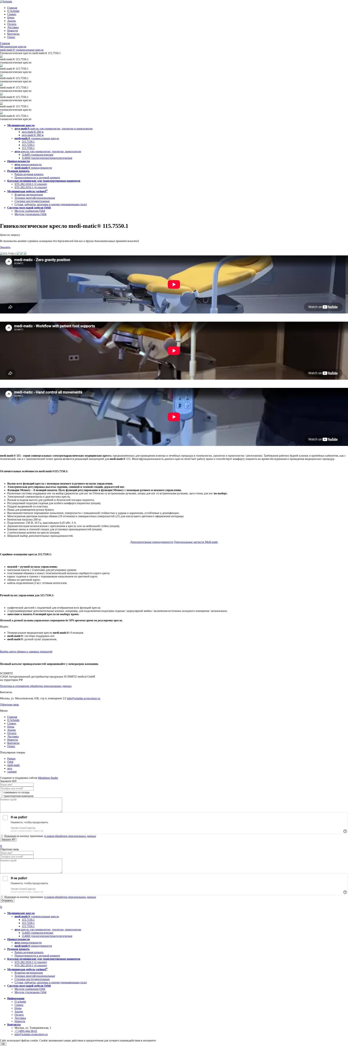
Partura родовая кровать (29, 174)
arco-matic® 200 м (33, 131)
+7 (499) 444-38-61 (25, 1031)
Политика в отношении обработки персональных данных (36, 686)
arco (9, 768)
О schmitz (20, 1001)
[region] (174, 170)
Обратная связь (9, 704)
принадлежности (28, 164)
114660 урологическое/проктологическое (47, 157)
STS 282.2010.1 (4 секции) (30, 187)
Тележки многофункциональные (34, 197)
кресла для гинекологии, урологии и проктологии (53, 128)
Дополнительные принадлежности (151, 541)
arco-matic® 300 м (33, 135)
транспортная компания (18, 795)
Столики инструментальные (32, 201)
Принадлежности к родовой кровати (37, 177)
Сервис (11, 14)
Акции (11, 20)
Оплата (11, 24)
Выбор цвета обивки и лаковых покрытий (26, 651)
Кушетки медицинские (28, 194)
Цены (10, 17)
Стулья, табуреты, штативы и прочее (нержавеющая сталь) (50, 204)
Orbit (10, 761)
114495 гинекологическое (37, 154)
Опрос (11, 37)
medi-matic (13, 765)
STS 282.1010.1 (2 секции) (30, 184)
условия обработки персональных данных (70, 836)
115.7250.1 (28, 144)
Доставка (13, 27)
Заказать (5, 247)
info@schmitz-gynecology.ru (83, 698)
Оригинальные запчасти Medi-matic (196, 541)
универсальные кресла (36, 138)
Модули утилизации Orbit (30, 214)
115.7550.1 (28, 148)
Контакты (13, 33)
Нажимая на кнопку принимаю (50, 836)
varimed (11, 771)
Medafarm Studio (48, 777)
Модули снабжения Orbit (29, 210)
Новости (12, 30)
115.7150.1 (28, 141)
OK (3, 1044)
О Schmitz (13, 11)
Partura (11, 758)
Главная (12, 7)
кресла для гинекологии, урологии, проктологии (47, 151)
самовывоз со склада (16, 792)
